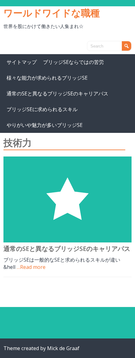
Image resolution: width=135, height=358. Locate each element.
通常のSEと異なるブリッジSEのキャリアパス (57, 93)
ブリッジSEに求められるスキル (42, 109)
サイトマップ (22, 62)
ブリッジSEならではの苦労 (73, 62)
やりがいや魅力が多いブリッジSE (45, 125)
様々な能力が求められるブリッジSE (47, 77)
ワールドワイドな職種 (51, 12)
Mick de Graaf (63, 348)
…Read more (31, 267)
